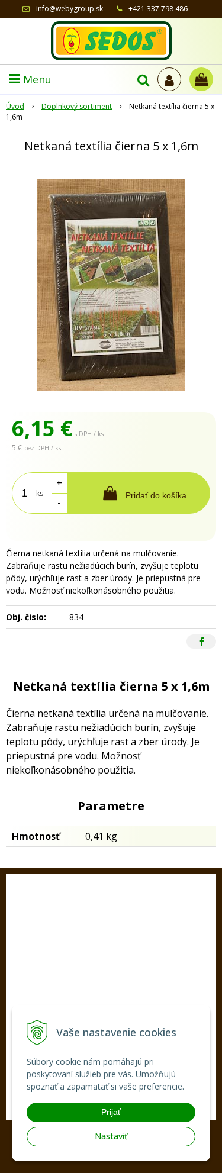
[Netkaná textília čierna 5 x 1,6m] (111, 285)
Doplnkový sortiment (76, 106)
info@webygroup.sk (69, 9)
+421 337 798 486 (158, 9)
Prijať (111, 1112)
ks (39, 493)
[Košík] (201, 79)
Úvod (15, 106)
